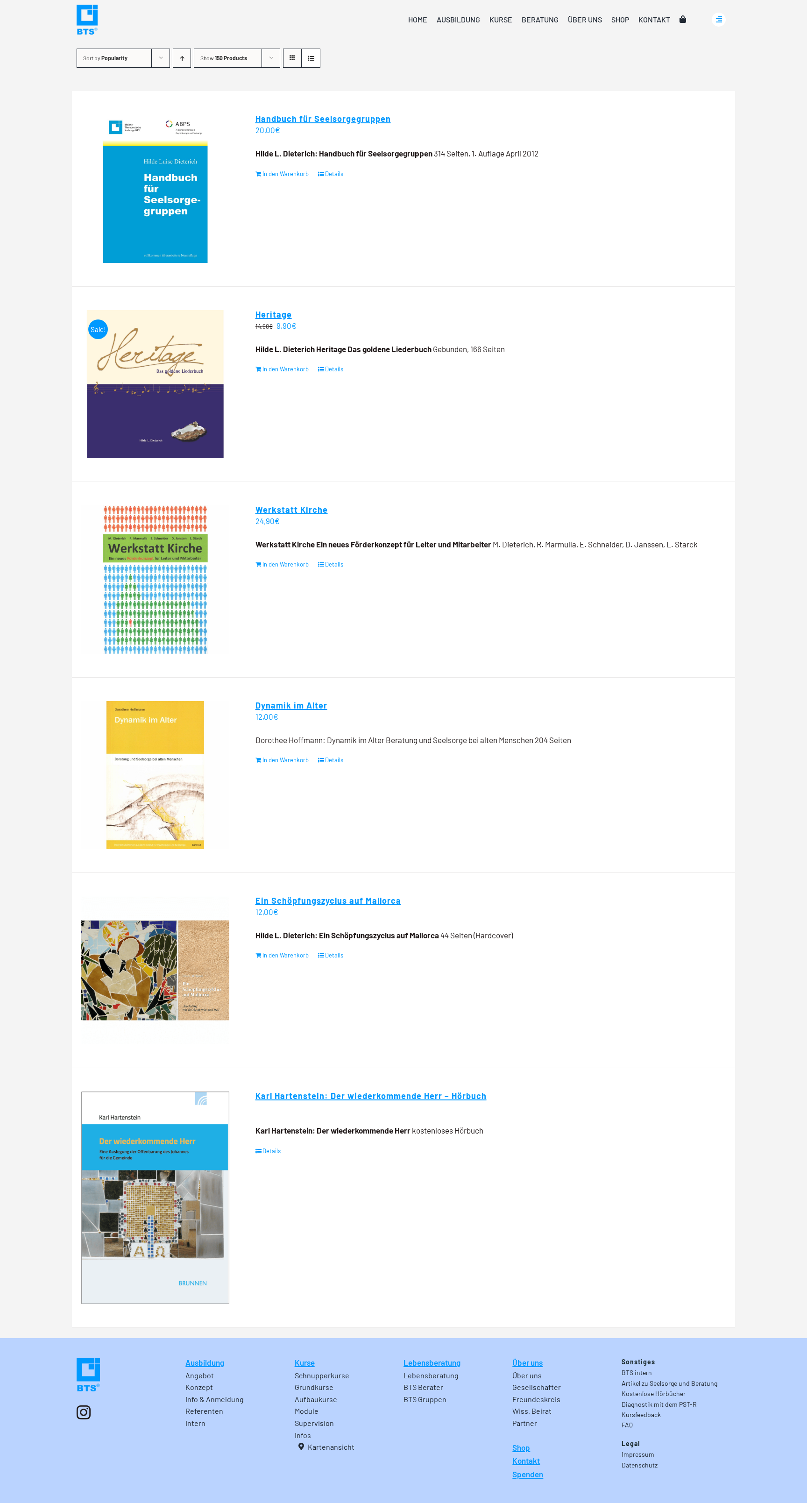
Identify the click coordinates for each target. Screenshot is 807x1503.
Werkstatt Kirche (291, 509)
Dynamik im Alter (291, 705)
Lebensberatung (432, 1362)
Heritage (273, 314)
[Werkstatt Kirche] (155, 579)
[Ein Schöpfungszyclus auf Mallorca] (155, 970)
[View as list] (311, 58)
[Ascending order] (182, 58)
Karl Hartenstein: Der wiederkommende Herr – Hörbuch (371, 1096)
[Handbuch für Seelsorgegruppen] (155, 188)
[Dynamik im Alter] (155, 775)
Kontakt (526, 1460)
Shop (521, 1447)
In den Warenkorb (285, 173)
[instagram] (84, 1412)
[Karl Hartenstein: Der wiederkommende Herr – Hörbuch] (155, 1198)
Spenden (527, 1474)
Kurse (305, 1362)
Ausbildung (204, 1362)
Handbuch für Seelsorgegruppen (323, 118)
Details (334, 173)
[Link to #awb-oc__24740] (719, 20)
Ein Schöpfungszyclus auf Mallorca (328, 900)
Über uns (527, 1362)
